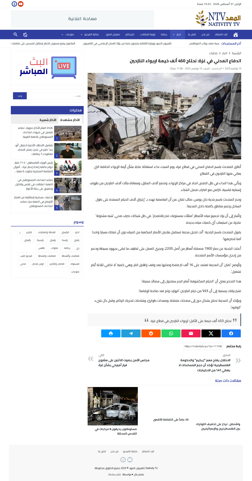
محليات (213, 53)
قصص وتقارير (57, 263)
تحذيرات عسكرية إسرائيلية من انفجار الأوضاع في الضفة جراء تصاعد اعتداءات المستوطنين (33, 202)
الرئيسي (65, 232)
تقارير (29, 232)
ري (77, 248)
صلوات (54, 248)
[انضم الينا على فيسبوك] (14, 4)
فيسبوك (74, 263)
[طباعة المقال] (111, 333)
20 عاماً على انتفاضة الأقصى (170, 419)
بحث (15, 34)
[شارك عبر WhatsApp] (171, 333)
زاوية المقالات (147, 34)
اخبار (179, 34)
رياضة (164, 34)
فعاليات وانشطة (47, 255)
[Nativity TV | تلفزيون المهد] (197, 19)
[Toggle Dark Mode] (25, 34)
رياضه (67, 248)
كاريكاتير (129, 34)
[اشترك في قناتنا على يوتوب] (20, 4)
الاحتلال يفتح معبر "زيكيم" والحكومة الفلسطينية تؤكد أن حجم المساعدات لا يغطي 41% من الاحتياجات (204, 363)
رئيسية (40, 240)
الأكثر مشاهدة (70, 120)
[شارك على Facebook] (231, 333)
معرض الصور (113, 34)
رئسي (76, 240)
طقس (41, 248)
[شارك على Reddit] (151, 333)
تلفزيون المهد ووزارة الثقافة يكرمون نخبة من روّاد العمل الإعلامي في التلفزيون (141, 43)
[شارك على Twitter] (211, 333)
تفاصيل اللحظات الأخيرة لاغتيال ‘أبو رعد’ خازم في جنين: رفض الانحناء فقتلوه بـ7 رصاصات (34, 150)
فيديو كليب (26, 255)
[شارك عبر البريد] (191, 333)
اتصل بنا (192, 34)
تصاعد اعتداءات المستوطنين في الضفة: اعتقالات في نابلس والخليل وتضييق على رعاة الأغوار (34, 184)
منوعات (70, 34)
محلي (23, 263)
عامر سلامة (114, 474)
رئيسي (53, 240)
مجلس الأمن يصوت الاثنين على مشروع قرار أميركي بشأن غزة (123, 360)
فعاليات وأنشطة (70, 255)
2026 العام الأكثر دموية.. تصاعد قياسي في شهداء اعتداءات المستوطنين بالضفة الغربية (35, 132)
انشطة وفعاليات (47, 232)
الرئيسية (236, 34)
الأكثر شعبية (48, 120)
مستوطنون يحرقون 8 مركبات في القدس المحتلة (116, 431)
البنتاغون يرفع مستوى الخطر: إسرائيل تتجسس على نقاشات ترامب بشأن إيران (48, 43)
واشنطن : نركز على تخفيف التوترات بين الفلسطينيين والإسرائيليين (218, 426)
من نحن (205, 34)
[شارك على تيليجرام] (131, 333)
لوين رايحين (38, 263)
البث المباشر (221, 34)
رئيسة (65, 240)
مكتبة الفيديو (91, 34)
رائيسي (27, 240)
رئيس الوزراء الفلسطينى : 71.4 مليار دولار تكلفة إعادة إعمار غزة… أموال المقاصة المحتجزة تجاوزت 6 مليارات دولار (33, 169)
